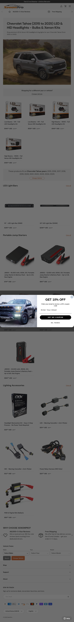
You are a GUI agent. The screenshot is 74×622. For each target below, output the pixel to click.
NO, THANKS (55, 323)
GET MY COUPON (55, 317)
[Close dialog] (72, 297)
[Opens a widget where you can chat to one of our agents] (66, 618)
